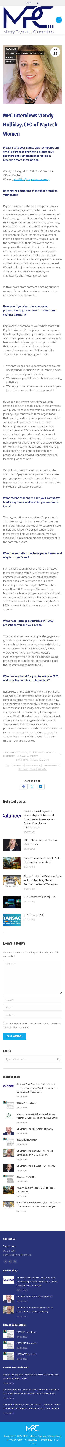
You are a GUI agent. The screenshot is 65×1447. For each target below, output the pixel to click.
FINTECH (10, 62)
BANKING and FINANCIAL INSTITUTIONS (24, 53)
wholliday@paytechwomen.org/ (32, 179)
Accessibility (31, 1439)
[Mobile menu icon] (59, 20)
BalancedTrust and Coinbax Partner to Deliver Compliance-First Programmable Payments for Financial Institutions (31, 1391)
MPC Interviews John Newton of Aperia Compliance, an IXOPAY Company (35, 1152)
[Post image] (12, 816)
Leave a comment (39, 759)
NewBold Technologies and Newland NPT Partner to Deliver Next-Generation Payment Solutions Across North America (31, 1406)
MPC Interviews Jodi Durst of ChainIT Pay (41, 842)
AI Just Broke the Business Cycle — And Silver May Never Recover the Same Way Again (43, 880)
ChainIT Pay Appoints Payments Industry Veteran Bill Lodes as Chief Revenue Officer (37, 1115)
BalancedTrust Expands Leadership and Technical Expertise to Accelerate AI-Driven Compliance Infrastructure (39, 819)
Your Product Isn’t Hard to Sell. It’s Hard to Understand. (42, 860)
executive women (33, 765)
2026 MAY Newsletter (26, 1176)
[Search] (38, 3)
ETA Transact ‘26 (34, 915)
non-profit (42, 769)
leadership (23, 769)
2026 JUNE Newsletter (27, 1139)
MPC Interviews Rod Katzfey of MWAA (35, 1128)
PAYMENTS (11, 49)
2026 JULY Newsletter (26, 1102)
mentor (32, 769)
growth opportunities (50, 765)
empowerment (18, 765)
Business (10, 57)
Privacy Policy (15, 1439)
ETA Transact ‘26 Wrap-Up (39, 897)
